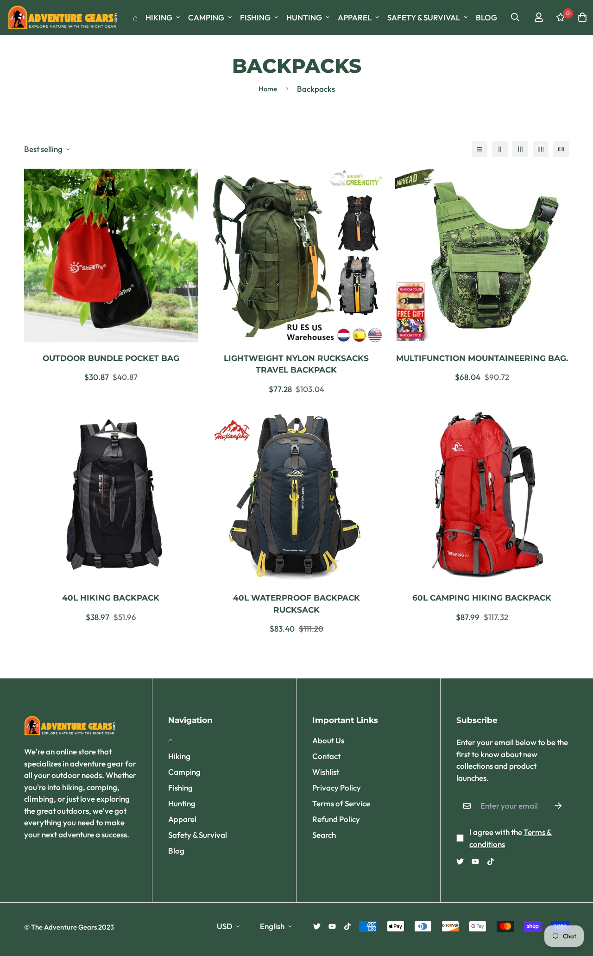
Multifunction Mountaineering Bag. (482, 358)
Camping (206, 17)
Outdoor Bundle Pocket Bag (111, 358)
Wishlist (325, 772)
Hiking (158, 17)
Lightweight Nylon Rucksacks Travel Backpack (296, 364)
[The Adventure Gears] (63, 17)
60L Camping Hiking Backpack (481, 597)
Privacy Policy (336, 787)
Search (324, 835)
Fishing (255, 17)
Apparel (355, 17)
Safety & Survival (423, 17)
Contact (326, 756)
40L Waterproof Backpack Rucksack (296, 603)
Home (268, 88)
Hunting (304, 17)
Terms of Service (341, 803)
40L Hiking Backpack (110, 597)
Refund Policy (336, 819)
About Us (328, 740)
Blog (486, 17)
